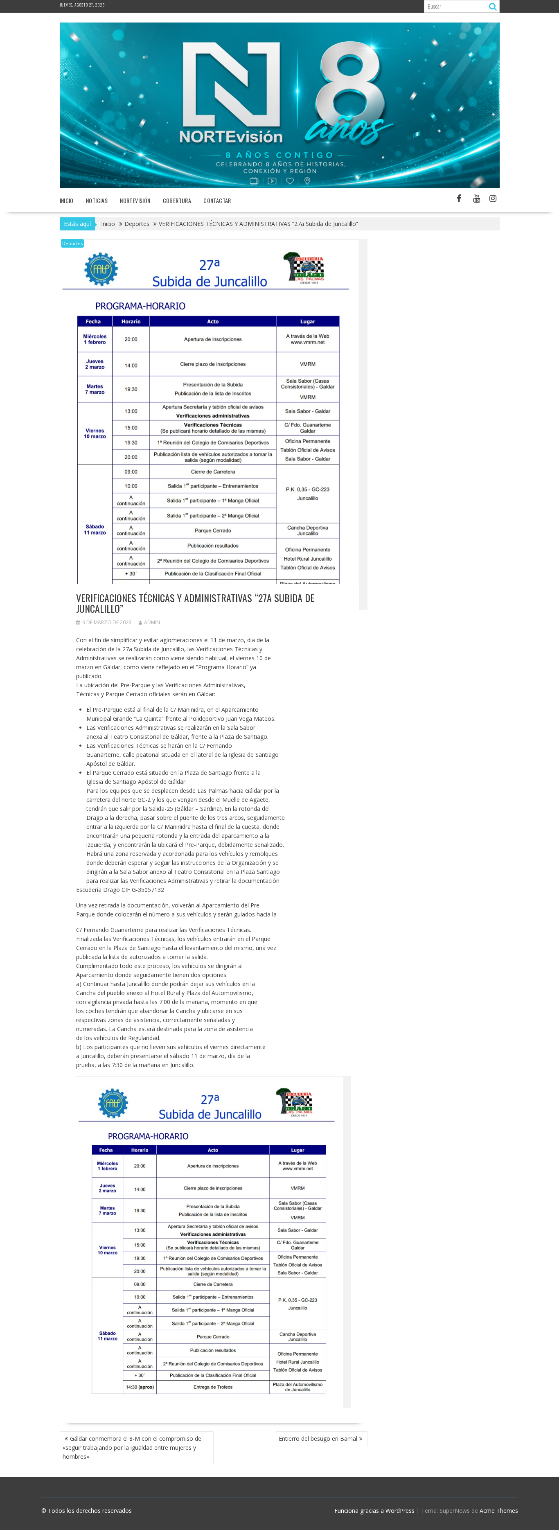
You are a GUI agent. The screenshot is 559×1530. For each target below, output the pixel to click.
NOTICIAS (97, 200)
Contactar (217, 200)
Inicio (67, 200)
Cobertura (177, 200)
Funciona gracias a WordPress (374, 1510)
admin (152, 622)
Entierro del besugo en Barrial (318, 1438)
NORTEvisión (135, 200)
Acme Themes (499, 1510)
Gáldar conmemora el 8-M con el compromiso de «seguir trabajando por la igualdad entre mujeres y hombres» (132, 1447)
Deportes (72, 243)
